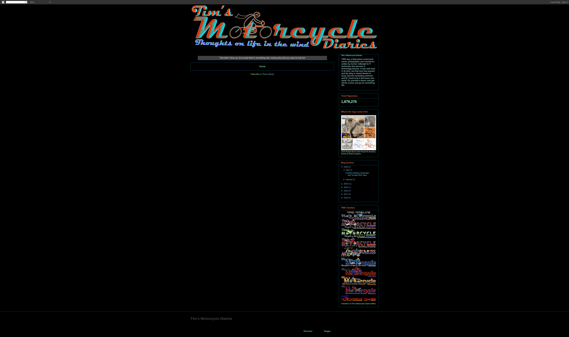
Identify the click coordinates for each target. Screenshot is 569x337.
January (349, 179)
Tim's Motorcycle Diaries (351, 55)
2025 (346, 184)
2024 (346, 187)
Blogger (327, 331)
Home (262, 66)
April (348, 170)
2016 (346, 198)
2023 (346, 191)
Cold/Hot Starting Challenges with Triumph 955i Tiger (357, 174)
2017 (346, 194)
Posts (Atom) (268, 74)
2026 (346, 167)
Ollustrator (307, 331)
